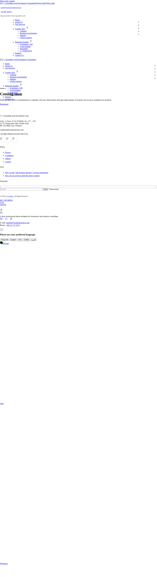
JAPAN (3, 205)
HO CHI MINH (6, 200)
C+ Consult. (9, 196)
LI (6, 219)
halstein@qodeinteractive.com (17, 223)
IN (11, 219)
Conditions (9, 155)
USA (2, 202)
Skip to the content (7, 1)
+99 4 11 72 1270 (13, 225)
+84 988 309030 (6, 12)
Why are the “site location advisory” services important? (26, 173)
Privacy (8, 152)
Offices (8, 159)
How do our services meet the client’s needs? (22, 176)
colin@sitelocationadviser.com (11, 7)
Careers (8, 162)
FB (1, 219)
